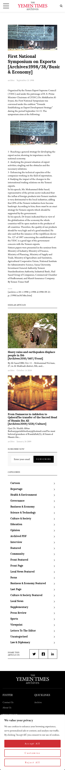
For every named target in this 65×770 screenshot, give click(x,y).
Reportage (16, 489)
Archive (38, 702)
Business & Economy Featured (28, 583)
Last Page (15, 589)
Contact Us (8, 702)
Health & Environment (23, 495)
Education (16, 524)
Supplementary (19, 607)
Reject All (32, 762)
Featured (15, 548)
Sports (14, 619)
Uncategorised (19, 637)
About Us (7, 707)
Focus (13, 577)
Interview (16, 542)
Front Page (16, 566)
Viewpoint (16, 625)
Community (17, 554)
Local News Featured (22, 572)
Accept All (32, 743)
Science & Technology (23, 513)
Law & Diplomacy (20, 642)
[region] (32, 742)
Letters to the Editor (23, 631)
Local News (16, 601)
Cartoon (15, 483)
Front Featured (19, 560)
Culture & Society (20, 518)
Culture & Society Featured (26, 595)
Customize (32, 753)
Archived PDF (18, 536)
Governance (17, 501)
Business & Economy (22, 507)
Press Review (18, 613)
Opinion (15, 530)
